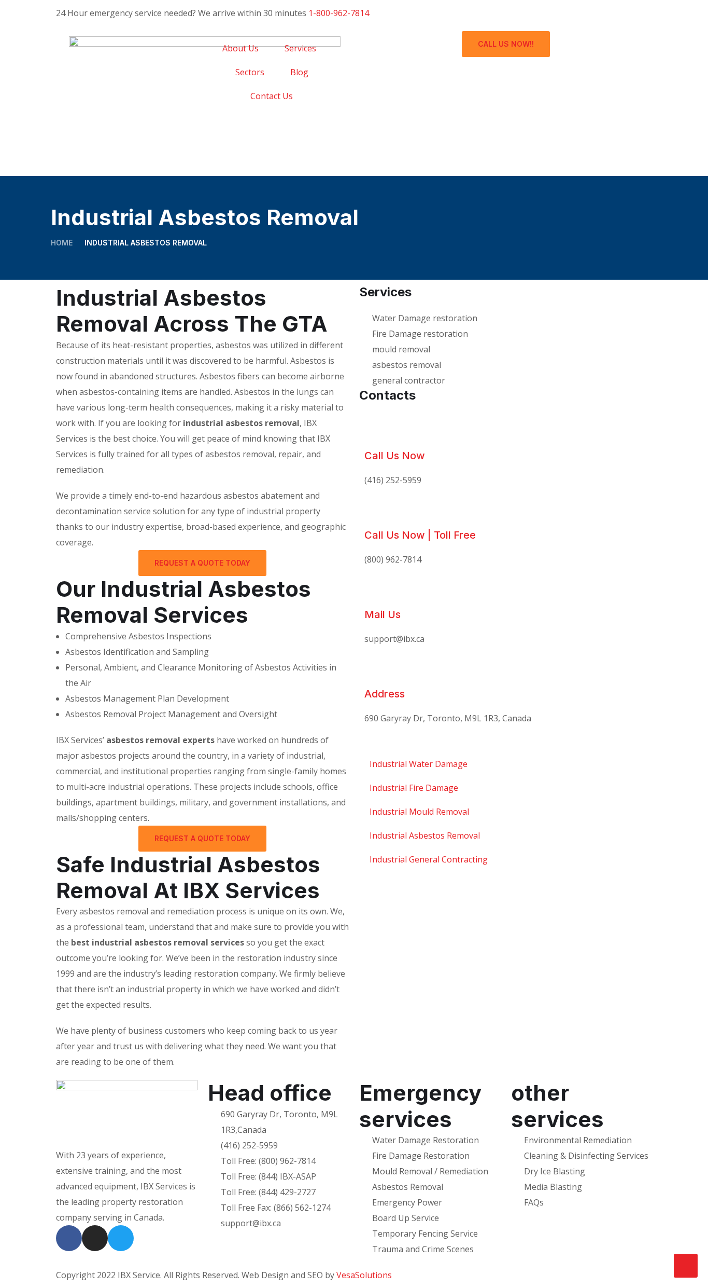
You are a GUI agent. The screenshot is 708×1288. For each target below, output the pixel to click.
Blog (299, 72)
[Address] (377, 670)
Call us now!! (506, 43)
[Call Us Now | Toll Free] (377, 511)
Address (384, 694)
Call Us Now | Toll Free (420, 535)
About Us (240, 48)
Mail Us (382, 614)
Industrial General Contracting (429, 859)
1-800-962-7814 (338, 13)
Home (62, 242)
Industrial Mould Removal (419, 811)
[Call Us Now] (377, 432)
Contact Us (271, 96)
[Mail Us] (377, 591)
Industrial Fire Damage (414, 787)
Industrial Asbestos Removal (425, 835)
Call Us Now (394, 455)
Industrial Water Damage (419, 764)
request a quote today (202, 562)
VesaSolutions (364, 1275)
